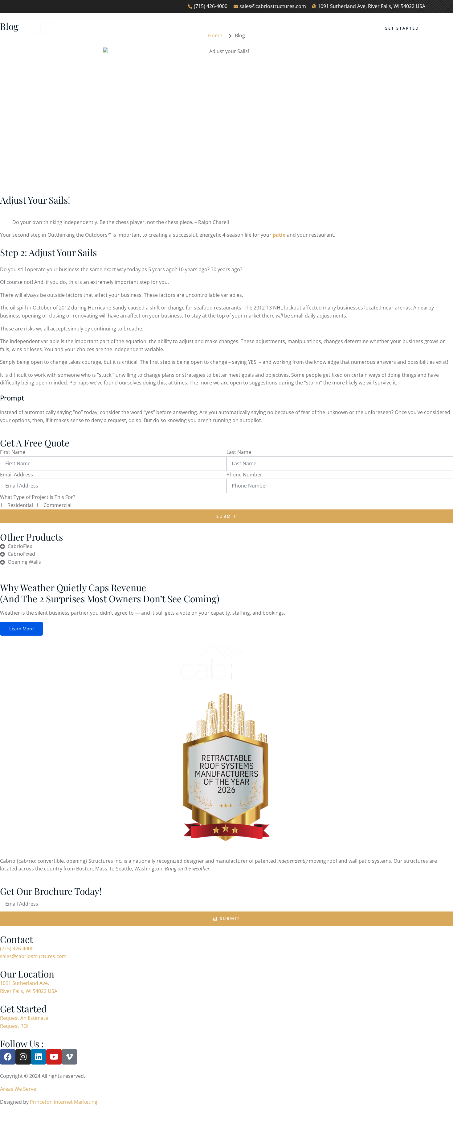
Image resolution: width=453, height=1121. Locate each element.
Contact (329, 30)
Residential (20, 505)
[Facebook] (7, 1057)
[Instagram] (23, 1057)
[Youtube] (54, 1057)
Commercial (57, 505)
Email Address (16, 474)
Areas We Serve (18, 1089)
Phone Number (244, 474)
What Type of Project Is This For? (37, 497)
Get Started (402, 28)
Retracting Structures (191, 30)
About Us (134, 30)
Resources (290, 30)
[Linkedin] (38, 1057)
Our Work (249, 30)
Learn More (21, 628)
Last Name (238, 452)
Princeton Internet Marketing (63, 1101)
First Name (12, 452)
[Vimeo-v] (69, 1057)
